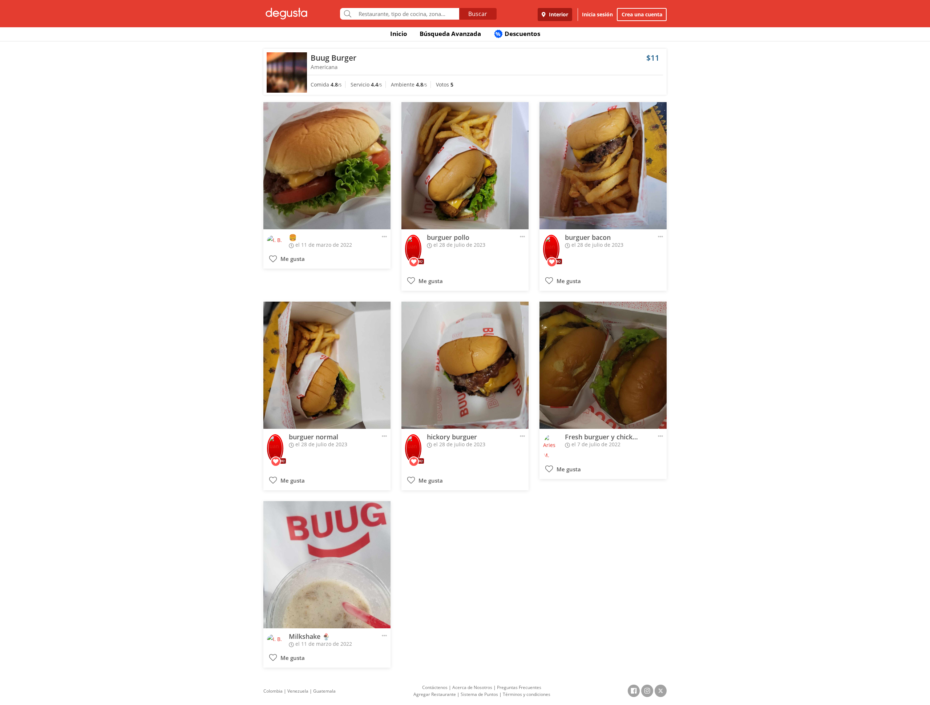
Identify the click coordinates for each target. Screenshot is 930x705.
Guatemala (324, 691)
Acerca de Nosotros (472, 687)
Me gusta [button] (292, 259)
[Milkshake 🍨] (327, 564)
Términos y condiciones (526, 694)
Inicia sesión (597, 14)
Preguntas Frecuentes (519, 687)
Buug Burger (333, 58)
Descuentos (518, 33)
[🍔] (327, 165)
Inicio (398, 33)
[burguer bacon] (603, 165)
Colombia (273, 691)
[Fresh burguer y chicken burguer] (603, 365)
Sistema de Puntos (479, 694)
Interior (557, 14)
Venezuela (297, 691)
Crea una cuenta (642, 14)
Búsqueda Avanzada (450, 33)
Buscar (477, 14)
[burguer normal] (327, 365)
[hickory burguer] (465, 365)
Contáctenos (435, 687)
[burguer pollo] (465, 165)
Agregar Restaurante (434, 694)
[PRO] (413, 244)
